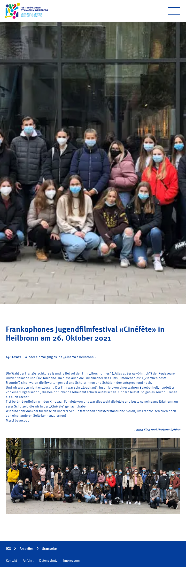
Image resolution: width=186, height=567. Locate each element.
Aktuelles (26, 549)
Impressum (71, 560)
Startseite (49, 549)
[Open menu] (174, 11)
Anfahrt (28, 560)
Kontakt (11, 560)
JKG (8, 549)
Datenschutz (48, 560)
